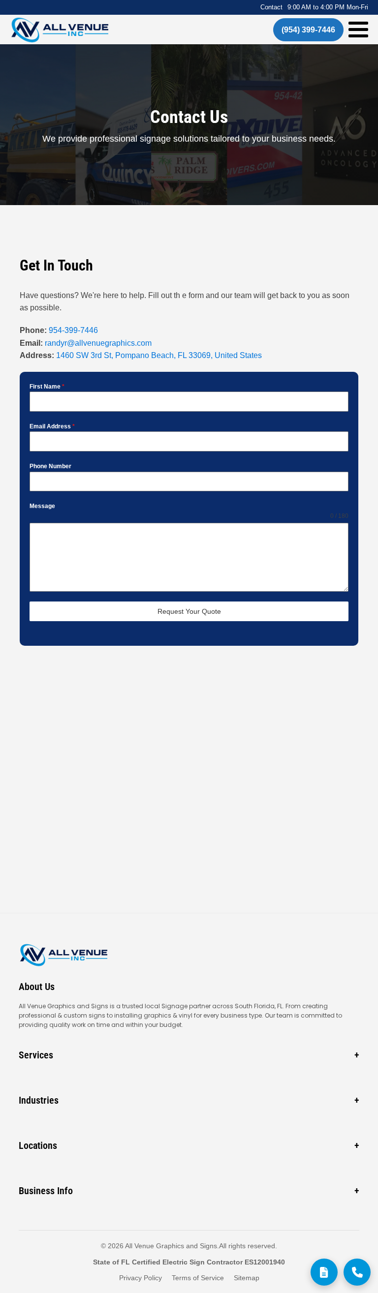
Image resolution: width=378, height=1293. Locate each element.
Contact (271, 7)
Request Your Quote (189, 611)
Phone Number (50, 466)
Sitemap (246, 1278)
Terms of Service (198, 1278)
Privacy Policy (140, 1278)
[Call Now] (357, 1272)
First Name (47, 386)
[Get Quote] (324, 1272)
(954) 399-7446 (308, 30)
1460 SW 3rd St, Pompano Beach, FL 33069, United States (158, 355)
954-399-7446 (74, 330)
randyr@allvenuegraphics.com (98, 343)
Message (42, 506)
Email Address (52, 426)
